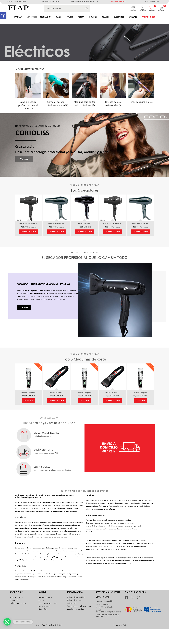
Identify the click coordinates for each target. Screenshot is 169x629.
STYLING (69, 17)
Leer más (29, 400)
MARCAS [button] (18, 17)
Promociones (148, 17)
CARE (58, 17)
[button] (3, 15)
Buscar (87, 8)
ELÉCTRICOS (119, 17)
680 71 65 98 (102, 596)
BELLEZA (105, 17)
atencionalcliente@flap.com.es (108, 612)
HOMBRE (93, 17)
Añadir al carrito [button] (29, 231)
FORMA (81, 17)
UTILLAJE (133, 17)
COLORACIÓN (45, 17)
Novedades (32, 17)
